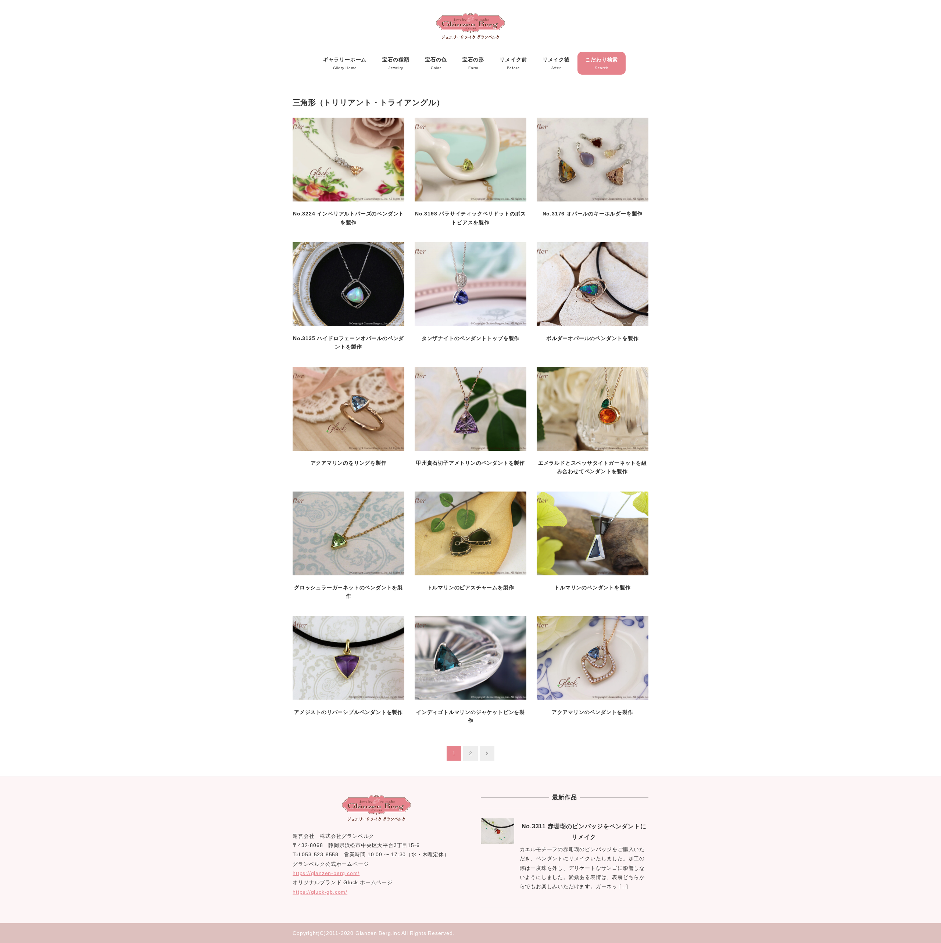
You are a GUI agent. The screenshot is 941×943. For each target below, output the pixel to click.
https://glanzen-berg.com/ (326, 873)
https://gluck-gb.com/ (320, 892)
